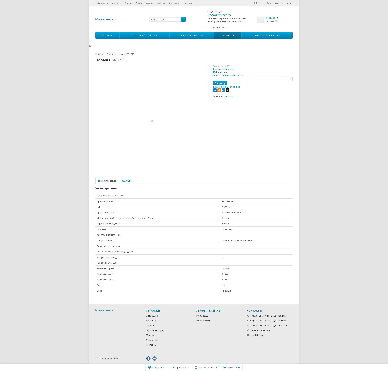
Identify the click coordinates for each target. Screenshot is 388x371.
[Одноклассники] (219, 90)
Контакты (189, 3)
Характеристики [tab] (108, 180)
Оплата (128, 3)
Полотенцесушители (267, 35)
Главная (107, 35)
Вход (269, 3)
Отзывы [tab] (128, 180)
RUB (256, 3)
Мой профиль (203, 320)
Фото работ (174, 3)
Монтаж (161, 3)
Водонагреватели (191, 35)
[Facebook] (148, 358)
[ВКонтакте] (215, 90)
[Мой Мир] (223, 90)
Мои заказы (202, 315)
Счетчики (228, 35)
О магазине (103, 3)
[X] (227, 90)
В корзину (220, 83)
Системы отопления (144, 35)
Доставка (116, 3)
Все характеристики (223, 69)
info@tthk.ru (257, 335)
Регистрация (284, 3)
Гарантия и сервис (145, 3)
